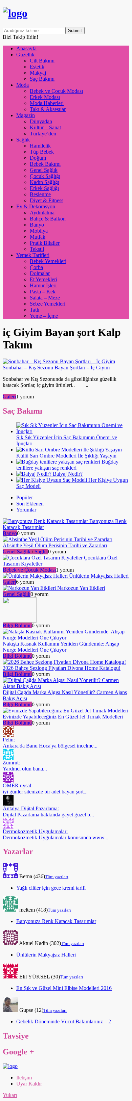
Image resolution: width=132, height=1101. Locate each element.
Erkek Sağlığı (44, 188)
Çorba (36, 267)
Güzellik (25, 54)
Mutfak (37, 237)
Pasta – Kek (43, 291)
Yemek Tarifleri (32, 255)
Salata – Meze (45, 297)
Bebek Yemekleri (48, 261)
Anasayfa (26, 48)
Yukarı (10, 1095)
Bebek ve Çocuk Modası (56, 91)
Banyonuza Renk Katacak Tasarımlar (56, 921)
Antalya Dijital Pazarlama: (48, 811)
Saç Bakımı (42, 79)
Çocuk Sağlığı (45, 176)
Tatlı (34, 310)
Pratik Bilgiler (45, 243)
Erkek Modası (45, 97)
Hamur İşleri (43, 285)
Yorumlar (26, 510)
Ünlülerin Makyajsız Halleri (46, 955)
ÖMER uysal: (45, 788)
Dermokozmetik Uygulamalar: (56, 834)
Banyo (37, 225)
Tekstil (37, 249)
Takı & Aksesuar (48, 109)
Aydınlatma (42, 212)
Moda (22, 85)
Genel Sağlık (44, 170)
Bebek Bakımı (45, 164)
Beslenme (40, 194)
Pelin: (50, 743)
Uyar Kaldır (29, 1083)
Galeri (9, 396)
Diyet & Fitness (46, 200)
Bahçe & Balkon (48, 218)
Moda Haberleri (47, 103)
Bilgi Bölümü (17, 625)
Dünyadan (41, 121)
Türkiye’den (43, 133)
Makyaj (38, 73)
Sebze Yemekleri (47, 304)
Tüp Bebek (42, 152)
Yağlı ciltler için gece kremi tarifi (51, 888)
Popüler (24, 497)
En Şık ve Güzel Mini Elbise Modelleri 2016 (64, 988)
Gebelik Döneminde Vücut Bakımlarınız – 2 (63, 1021)
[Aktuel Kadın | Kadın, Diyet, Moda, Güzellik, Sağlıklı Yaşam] (15, 13)
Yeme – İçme (44, 316)
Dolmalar (40, 273)
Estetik (37, 67)
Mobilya (39, 231)
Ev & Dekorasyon (35, 206)
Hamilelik (40, 146)
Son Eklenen (30, 503)
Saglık (41, 551)
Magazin (25, 115)
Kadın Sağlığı (44, 182)
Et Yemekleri (43, 279)
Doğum (38, 158)
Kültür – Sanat (45, 127)
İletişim (24, 1077)
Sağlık (23, 139)
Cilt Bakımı (42, 60)
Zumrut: (25, 765)
